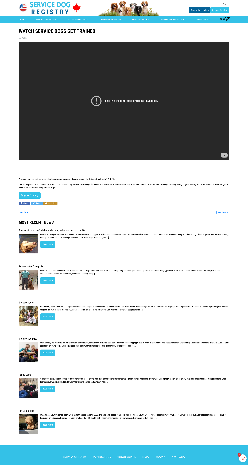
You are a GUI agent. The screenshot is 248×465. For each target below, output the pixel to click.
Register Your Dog (220, 10)
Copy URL (51, 203)
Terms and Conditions (127, 457)
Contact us (160, 457)
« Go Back (24, 212)
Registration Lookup (200, 10)
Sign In (225, 4)
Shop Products (202, 19)
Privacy (145, 457)
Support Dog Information (77, 19)
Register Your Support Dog (74, 457)
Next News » (223, 212)
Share (25, 203)
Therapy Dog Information (110, 19)
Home (22, 19)
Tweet (38, 203)
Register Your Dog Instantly (172, 19)
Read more (47, 244)
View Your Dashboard (102, 457)
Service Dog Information (46, 19)
